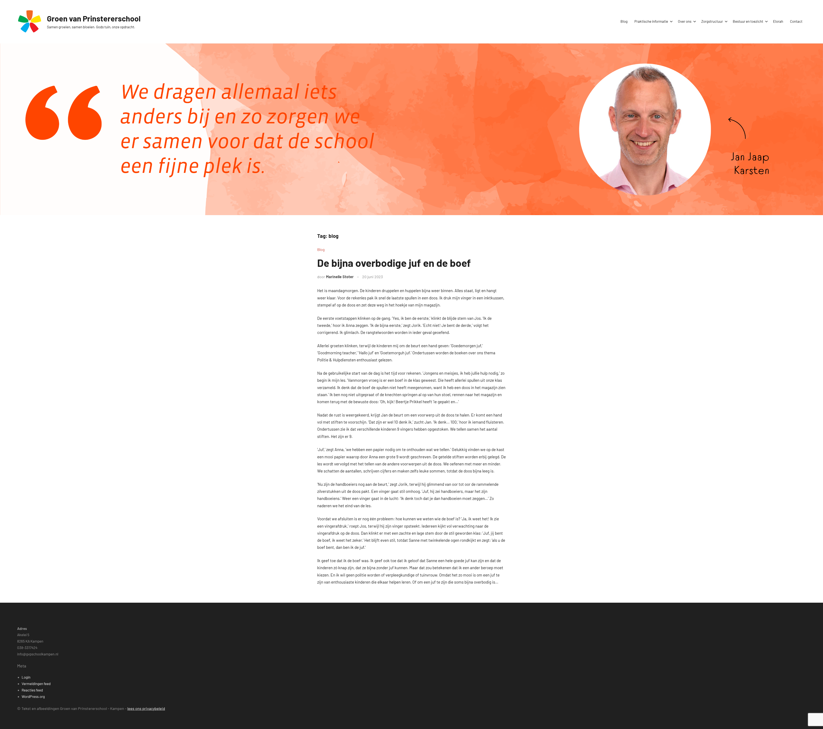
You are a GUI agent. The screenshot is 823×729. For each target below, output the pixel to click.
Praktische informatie (651, 21)
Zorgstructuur (712, 21)
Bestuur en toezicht (748, 21)
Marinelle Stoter (340, 276)
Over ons (684, 21)
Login (26, 677)
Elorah (778, 21)
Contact (796, 21)
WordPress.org (33, 696)
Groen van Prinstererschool (94, 18)
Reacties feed (32, 690)
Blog (624, 21)
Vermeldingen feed (36, 683)
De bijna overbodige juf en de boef (394, 263)
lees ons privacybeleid (146, 708)
